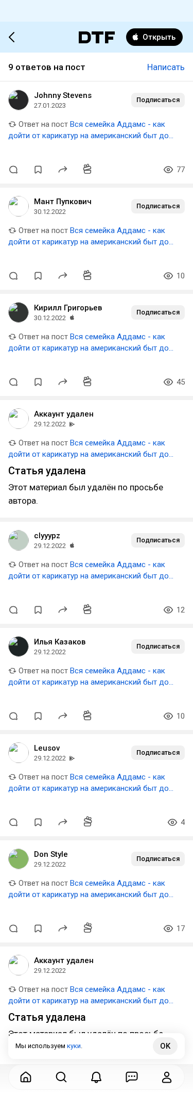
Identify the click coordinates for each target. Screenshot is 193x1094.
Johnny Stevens (63, 95)
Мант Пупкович (63, 201)
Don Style (51, 854)
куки (74, 1046)
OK (165, 1046)
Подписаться (158, 100)
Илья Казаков (59, 642)
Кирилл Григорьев (68, 307)
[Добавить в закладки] (38, 169)
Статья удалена (47, 471)
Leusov (47, 748)
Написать (166, 67)
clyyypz (47, 535)
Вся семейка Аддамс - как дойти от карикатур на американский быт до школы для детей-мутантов (88, 136)
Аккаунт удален (64, 414)
